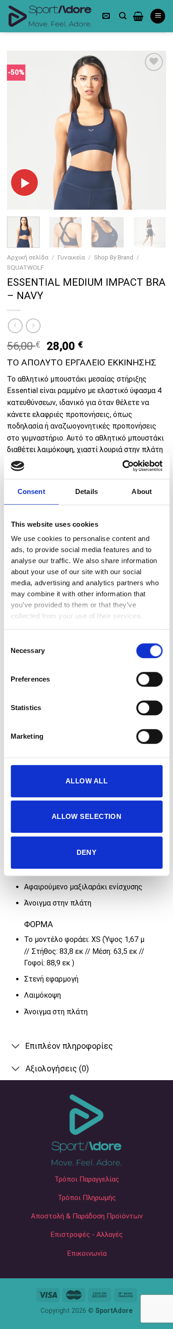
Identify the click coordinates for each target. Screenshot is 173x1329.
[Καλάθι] (138, 16)
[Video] (24, 182)
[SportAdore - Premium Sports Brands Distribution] (50, 16)
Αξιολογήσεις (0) (57, 1068)
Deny (87, 852)
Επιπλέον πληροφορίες (69, 1046)
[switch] (149, 679)
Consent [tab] (31, 491)
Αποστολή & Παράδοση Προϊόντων (87, 1216)
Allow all (86, 781)
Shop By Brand (113, 257)
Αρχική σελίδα (27, 257)
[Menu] (157, 16)
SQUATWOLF (25, 267)
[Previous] (21, 130)
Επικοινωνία (87, 1253)
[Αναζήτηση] (122, 16)
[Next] (151, 130)
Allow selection (87, 816)
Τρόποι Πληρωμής (87, 1198)
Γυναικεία (71, 257)
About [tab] (141, 491)
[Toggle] (16, 1047)
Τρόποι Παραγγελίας (86, 1179)
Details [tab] (86, 491)
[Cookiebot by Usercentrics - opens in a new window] (123, 466)
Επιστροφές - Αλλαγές (86, 1234)
